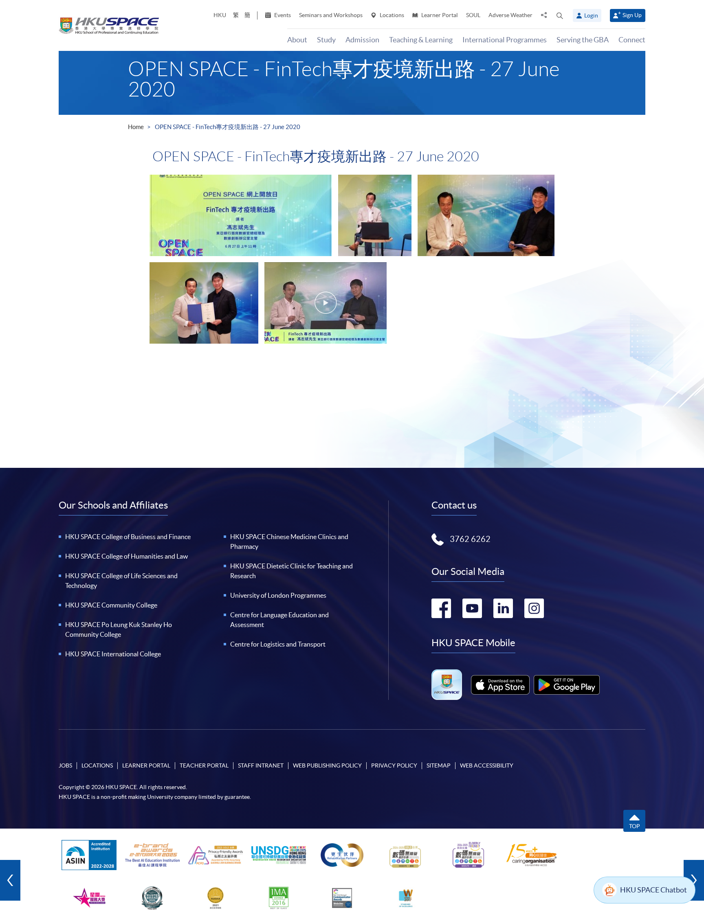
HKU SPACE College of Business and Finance (128, 536)
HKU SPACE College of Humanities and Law (126, 556)
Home (136, 126)
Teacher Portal (204, 765)
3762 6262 (470, 539)
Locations (391, 15)
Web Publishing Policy (327, 765)
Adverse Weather (510, 15)
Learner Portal (439, 15)
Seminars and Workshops (331, 15)
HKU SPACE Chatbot (653, 890)
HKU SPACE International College (113, 654)
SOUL (473, 15)
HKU (219, 15)
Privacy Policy (394, 765)
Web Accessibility (486, 765)
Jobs (65, 765)
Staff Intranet (261, 765)
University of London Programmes (278, 595)
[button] (559, 15)
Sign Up (632, 15)
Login (591, 15)
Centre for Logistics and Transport (278, 644)
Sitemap (439, 765)
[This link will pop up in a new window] (500, 685)
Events (282, 15)
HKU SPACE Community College (111, 605)
